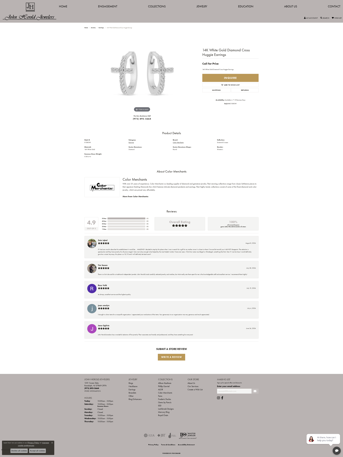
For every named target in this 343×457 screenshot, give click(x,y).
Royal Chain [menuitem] (163, 415)
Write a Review (171, 357)
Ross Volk (102, 285)
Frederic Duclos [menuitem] (164, 399)
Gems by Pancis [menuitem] (164, 402)
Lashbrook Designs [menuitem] (166, 408)
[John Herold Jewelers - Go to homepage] (31, 11)
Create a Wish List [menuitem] (195, 389)
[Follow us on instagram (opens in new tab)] (218, 398)
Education (245, 6)
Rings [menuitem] (131, 383)
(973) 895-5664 (142, 118)
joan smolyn (103, 305)
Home (63, 6)
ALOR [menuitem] (160, 389)
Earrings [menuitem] (132, 389)
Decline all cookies (19, 451)
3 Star (104, 224)
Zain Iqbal (102, 240)
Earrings (101, 28)
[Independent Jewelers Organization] (187, 435)
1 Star (104, 229)
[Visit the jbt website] (161, 435)
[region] (142, 72)
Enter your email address (228, 386)
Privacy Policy (153, 445)
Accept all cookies (37, 451)
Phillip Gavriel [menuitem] (163, 386)
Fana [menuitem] (160, 396)
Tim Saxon (103, 265)
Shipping (216, 90)
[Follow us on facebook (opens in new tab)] (222, 398)
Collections (157, 6)
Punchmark (176, 453)
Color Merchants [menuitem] (165, 392)
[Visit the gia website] (149, 435)
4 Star (104, 221)
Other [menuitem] (131, 396)
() (147, 218)
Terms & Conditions (168, 445)
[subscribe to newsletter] (255, 391)
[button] (311, 18)
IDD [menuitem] (159, 405)
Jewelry (202, 6)
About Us (290, 6)
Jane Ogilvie (103, 325)
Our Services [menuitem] (193, 386)
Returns (245, 90)
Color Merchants (178, 142)
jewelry (93, 28)
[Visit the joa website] (172, 435)
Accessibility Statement (186, 445)
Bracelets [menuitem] (132, 392)
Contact (334, 6)
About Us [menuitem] (191, 383)
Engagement (107, 6)
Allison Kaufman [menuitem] (164, 383)
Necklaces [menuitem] (133, 386)
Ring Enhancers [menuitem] (135, 399)
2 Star (104, 226)
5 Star (104, 218)
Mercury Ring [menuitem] (163, 412)
